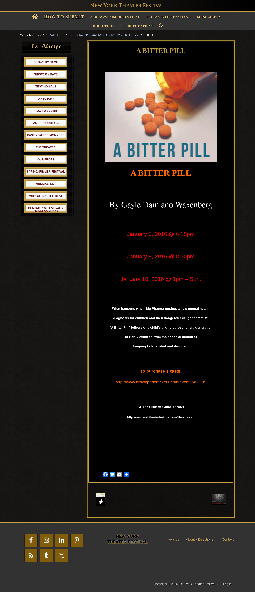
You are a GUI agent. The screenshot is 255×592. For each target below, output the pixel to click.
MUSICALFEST (46, 183)
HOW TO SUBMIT (46, 110)
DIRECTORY (46, 98)
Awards (173, 539)
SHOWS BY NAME (46, 62)
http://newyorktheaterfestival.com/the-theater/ (161, 417)
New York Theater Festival (127, 6)
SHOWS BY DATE (46, 74)
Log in (227, 584)
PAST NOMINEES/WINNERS (45, 135)
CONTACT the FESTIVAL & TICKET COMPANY (46, 209)
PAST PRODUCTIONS (45, 123)
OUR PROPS (45, 159)
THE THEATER (46, 147)
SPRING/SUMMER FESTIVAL (46, 171)
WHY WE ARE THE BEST (45, 195)
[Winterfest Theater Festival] (46, 48)
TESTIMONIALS (45, 86)
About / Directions (199, 539)
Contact (228, 539)
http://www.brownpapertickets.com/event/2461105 (161, 382)
